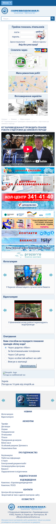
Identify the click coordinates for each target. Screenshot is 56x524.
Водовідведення (28, 480)
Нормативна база (9, 448)
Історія (4, 461)
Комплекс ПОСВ (8, 485)
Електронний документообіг (13, 464)
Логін (16, 32)
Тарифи (4, 424)
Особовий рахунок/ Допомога (14, 446)
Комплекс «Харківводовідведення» (17, 483)
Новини (14, 119)
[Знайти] (53, 18)
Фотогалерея (10, 262)
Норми (4, 429)
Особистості (28, 499)
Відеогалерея (25, 119)
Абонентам (28, 421)
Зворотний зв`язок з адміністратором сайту (20, 495)
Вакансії (4, 469)
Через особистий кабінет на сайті (24, 358)
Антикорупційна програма (13, 466)
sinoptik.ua (29, 384)
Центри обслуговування (12, 492)
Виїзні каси (6, 443)
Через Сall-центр (16, 355)
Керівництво (7, 455)
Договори (5, 427)
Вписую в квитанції (17, 362)
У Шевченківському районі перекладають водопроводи (28, 323)
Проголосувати (28, 366)
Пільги (4, 438)
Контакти (28, 490)
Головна (4, 119)
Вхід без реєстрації (28, 45)
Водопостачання (28, 476)
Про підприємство (28, 453)
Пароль (15, 37)
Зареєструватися (17, 42)
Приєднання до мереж (11, 440)
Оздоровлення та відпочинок (14, 472)
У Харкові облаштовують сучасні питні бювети (28, 287)
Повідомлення (7, 432)
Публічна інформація (10, 458)
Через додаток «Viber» (18, 348)
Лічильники (6, 435)
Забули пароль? (39, 42)
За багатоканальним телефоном (23, 351)
